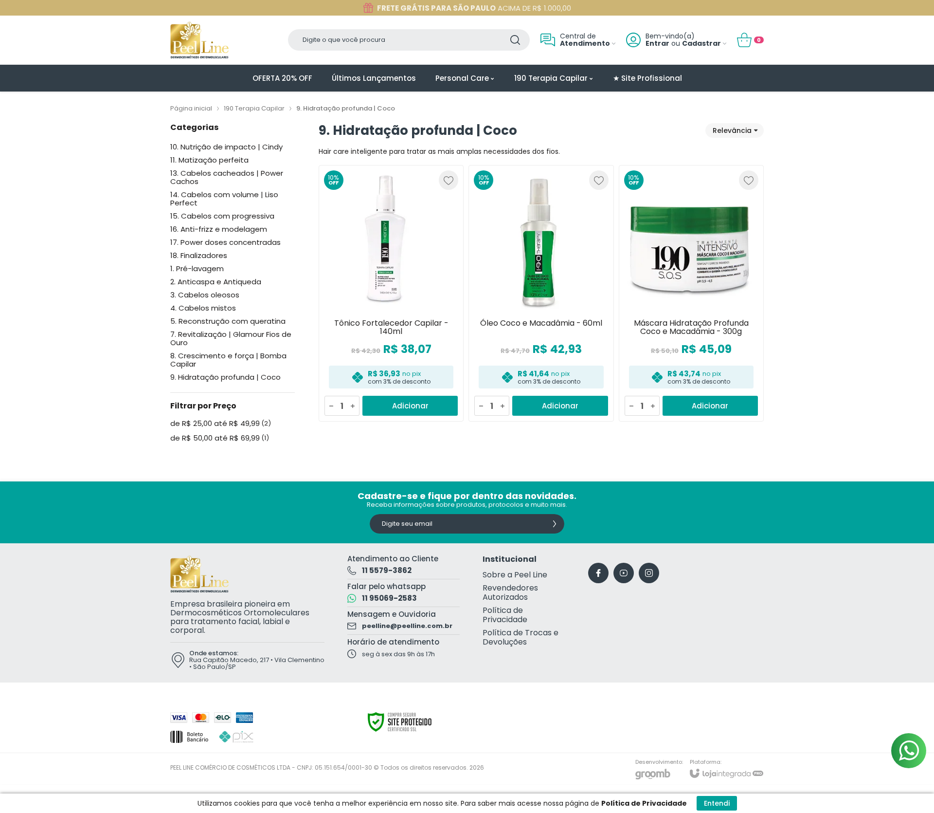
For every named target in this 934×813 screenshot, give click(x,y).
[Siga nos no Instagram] (649, 573)
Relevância (732, 130)
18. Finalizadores (198, 255)
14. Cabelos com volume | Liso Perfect (224, 198)
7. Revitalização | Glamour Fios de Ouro (230, 338)
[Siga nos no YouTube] (623, 573)
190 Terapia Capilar (254, 108)
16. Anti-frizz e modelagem (218, 229)
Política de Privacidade (505, 615)
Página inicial (191, 108)
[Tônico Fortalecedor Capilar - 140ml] (391, 293)
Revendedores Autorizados (510, 592)
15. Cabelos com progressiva (222, 216)
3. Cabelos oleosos (204, 295)
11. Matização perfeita (209, 160)
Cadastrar (701, 43)
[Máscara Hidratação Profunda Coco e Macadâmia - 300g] (691, 293)
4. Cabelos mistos (203, 308)
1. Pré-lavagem (197, 268)
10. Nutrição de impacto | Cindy (226, 147)
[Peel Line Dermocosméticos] (199, 39)
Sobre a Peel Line (515, 574)
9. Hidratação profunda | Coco (225, 377)
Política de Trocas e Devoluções (520, 637)
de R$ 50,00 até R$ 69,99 (219, 438)
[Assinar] (554, 524)
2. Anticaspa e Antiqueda (215, 281)
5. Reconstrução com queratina (228, 321)
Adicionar (410, 406)
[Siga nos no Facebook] (598, 573)
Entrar (657, 43)
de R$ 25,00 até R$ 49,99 (220, 423)
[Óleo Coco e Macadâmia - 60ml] (541, 293)
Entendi (717, 803)
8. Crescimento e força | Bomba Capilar (228, 359)
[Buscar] (515, 40)
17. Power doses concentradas (225, 242)
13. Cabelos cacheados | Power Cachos (226, 177)
